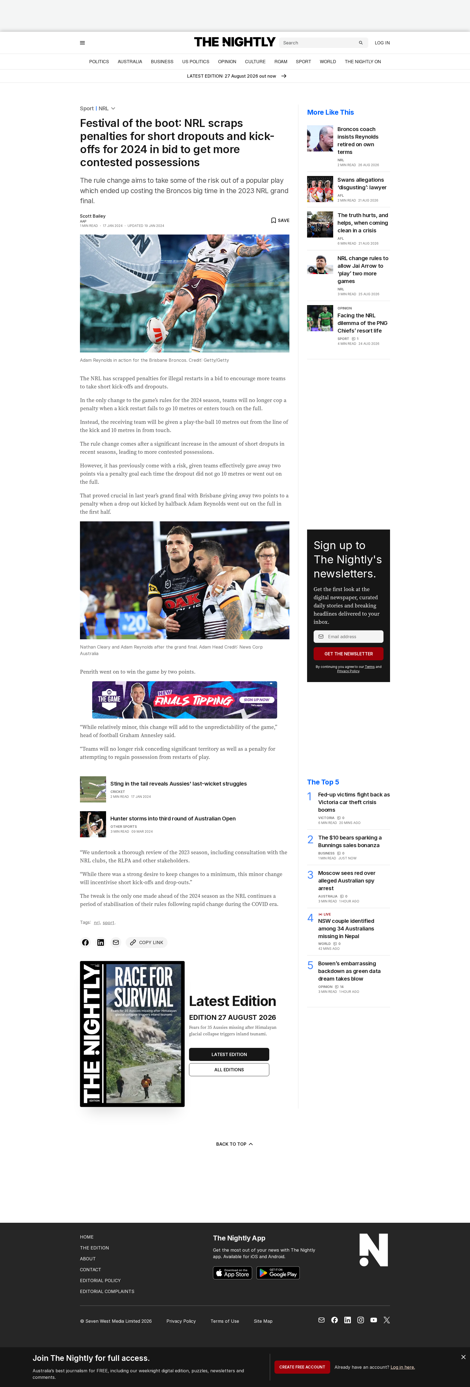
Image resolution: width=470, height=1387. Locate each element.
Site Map (263, 1321)
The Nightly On (363, 61)
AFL (341, 195)
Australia (130, 61)
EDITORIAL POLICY (100, 1280)
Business (162, 61)
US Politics (195, 61)
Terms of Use (225, 1321)
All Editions (229, 1069)
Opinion (227, 61)
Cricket (117, 792)
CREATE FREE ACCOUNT (302, 1367)
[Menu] (82, 42)
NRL (104, 108)
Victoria (326, 818)
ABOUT (88, 1258)
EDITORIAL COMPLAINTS (107, 1291)
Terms (370, 667)
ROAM (280, 61)
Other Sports (123, 827)
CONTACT (90, 1269)
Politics (99, 61)
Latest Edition (229, 1054)
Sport (303, 61)
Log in (382, 42)
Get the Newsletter (348, 653)
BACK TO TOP (231, 1144)
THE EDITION (94, 1248)
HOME (87, 1237)
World (328, 61)
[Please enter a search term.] (360, 42)
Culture (255, 61)
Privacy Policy (348, 671)
